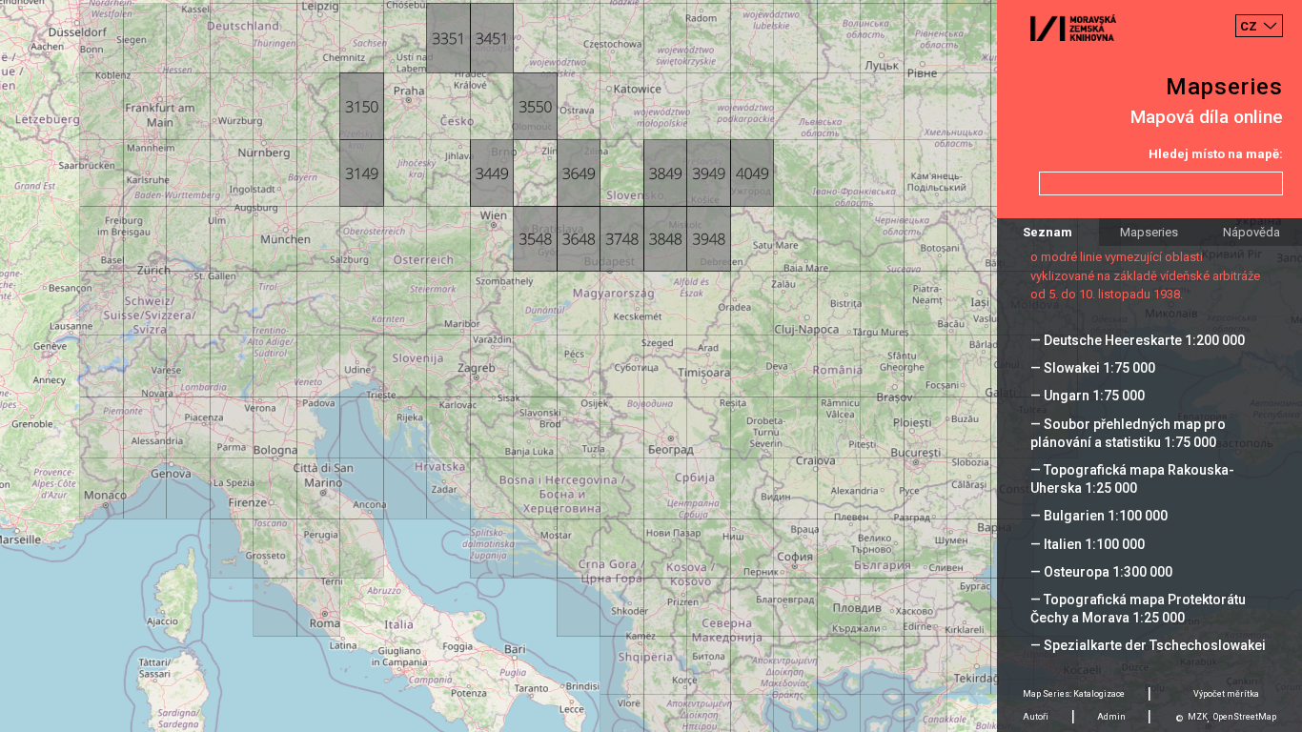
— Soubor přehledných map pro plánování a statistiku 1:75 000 (1128, 433)
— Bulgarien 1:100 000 (1099, 515)
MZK (1198, 717)
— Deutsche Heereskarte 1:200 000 (1137, 340)
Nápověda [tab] (1251, 232)
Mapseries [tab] (1149, 232)
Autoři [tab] (1035, 717)
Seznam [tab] (1047, 232)
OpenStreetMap (1244, 717)
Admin (1111, 717)
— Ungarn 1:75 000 (1087, 395)
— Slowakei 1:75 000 (1092, 368)
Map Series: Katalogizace (1074, 694)
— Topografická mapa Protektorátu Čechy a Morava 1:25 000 (1138, 608)
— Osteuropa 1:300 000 (1101, 572)
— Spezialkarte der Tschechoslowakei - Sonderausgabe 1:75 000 (1148, 654)
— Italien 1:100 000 (1087, 544)
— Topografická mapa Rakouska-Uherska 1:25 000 (1132, 479)
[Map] (651, 366)
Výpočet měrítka (1226, 694)
